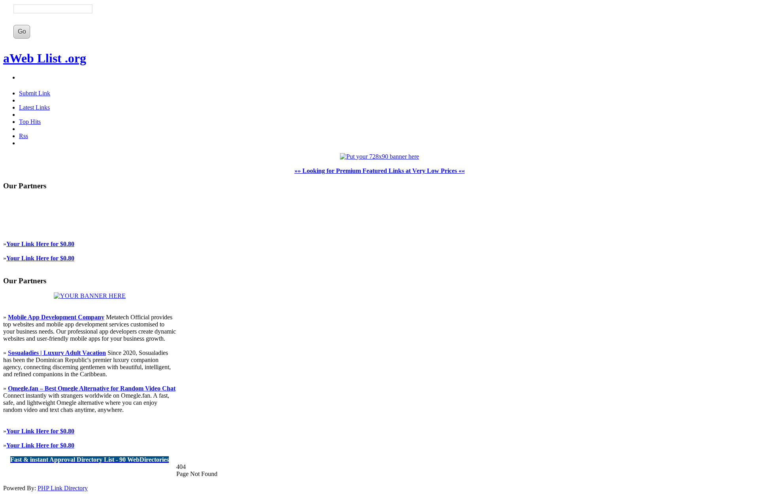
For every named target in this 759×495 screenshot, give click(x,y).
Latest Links (34, 107)
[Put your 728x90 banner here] (379, 156)
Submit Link (34, 93)
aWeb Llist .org (44, 58)
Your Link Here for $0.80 (40, 244)
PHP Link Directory (63, 488)
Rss (23, 136)
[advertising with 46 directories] (90, 295)
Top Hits (30, 121)
